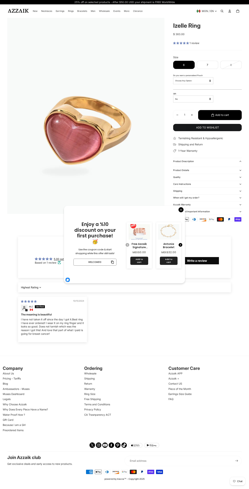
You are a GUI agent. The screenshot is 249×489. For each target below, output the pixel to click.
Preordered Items (13, 430)
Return (88, 383)
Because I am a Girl (14, 424)
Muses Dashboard (13, 393)
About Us (8, 373)
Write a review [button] (197, 261)
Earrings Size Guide (180, 393)
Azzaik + (173, 378)
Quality (176, 177)
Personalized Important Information (191, 211)
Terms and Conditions (97, 404)
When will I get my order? (186, 197)
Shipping (177, 191)
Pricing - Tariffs (12, 378)
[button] (181, 43)
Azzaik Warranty (182, 204)
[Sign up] (236, 460)
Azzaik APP (175, 373)
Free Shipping (92, 399)
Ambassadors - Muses (16, 388)
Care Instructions (182, 184)
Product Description (183, 161)
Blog (5, 383)
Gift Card (8, 419)
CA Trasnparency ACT (97, 414)
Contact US (175, 383)
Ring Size (89, 393)
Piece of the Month (179, 388)
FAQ (171, 399)
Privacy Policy (92, 409)
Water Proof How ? (14, 414)
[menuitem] (35, 11)
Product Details (181, 170)
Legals (7, 399)
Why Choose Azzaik (15, 404)
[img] (29, 301)
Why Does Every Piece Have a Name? (25, 409)
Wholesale (90, 373)
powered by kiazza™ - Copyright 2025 (124, 479)
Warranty (89, 388)
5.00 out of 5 (61, 259)
